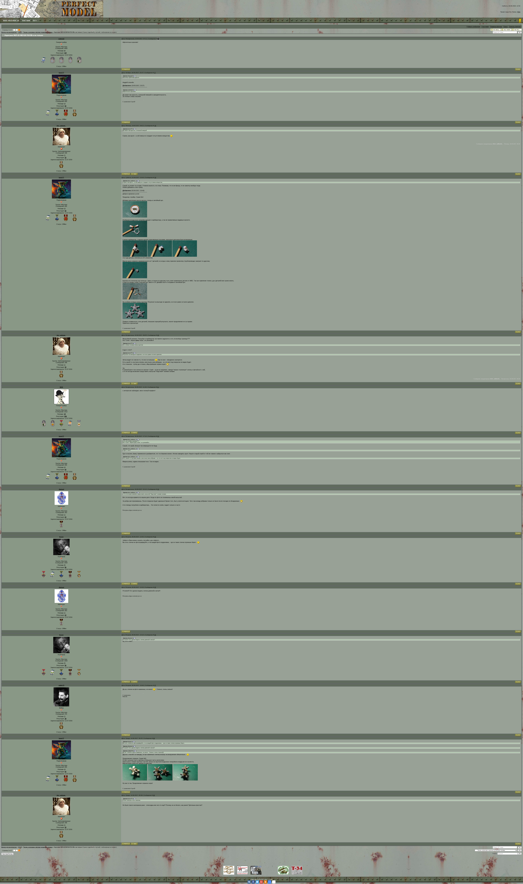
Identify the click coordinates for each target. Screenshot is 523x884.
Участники (485, 26)
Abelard (61, 489)
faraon (61, 537)
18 (155, 125)
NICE (61, 387)
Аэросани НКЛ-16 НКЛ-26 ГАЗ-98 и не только (68, 32)
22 (158, 436)
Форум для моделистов (11, 20)
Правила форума (496, 26)
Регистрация (26, 20)
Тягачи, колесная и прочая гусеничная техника (37, 32)
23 (158, 489)
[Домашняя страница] (134, 174)
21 (158, 387)
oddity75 (61, 685)
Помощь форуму (515, 26)
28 (154, 738)
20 (158, 335)
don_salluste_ (61, 125)
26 (155, 635)
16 (158, 38)
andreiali (61, 38)
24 (155, 537)
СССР (20, 32)
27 (155, 685)
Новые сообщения (473, 26)
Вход (35, 20)
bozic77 (61, 72)
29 (154, 795)
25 (155, 587)
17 (155, 72)
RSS (518, 12)
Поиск (505, 26)
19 (155, 177)
